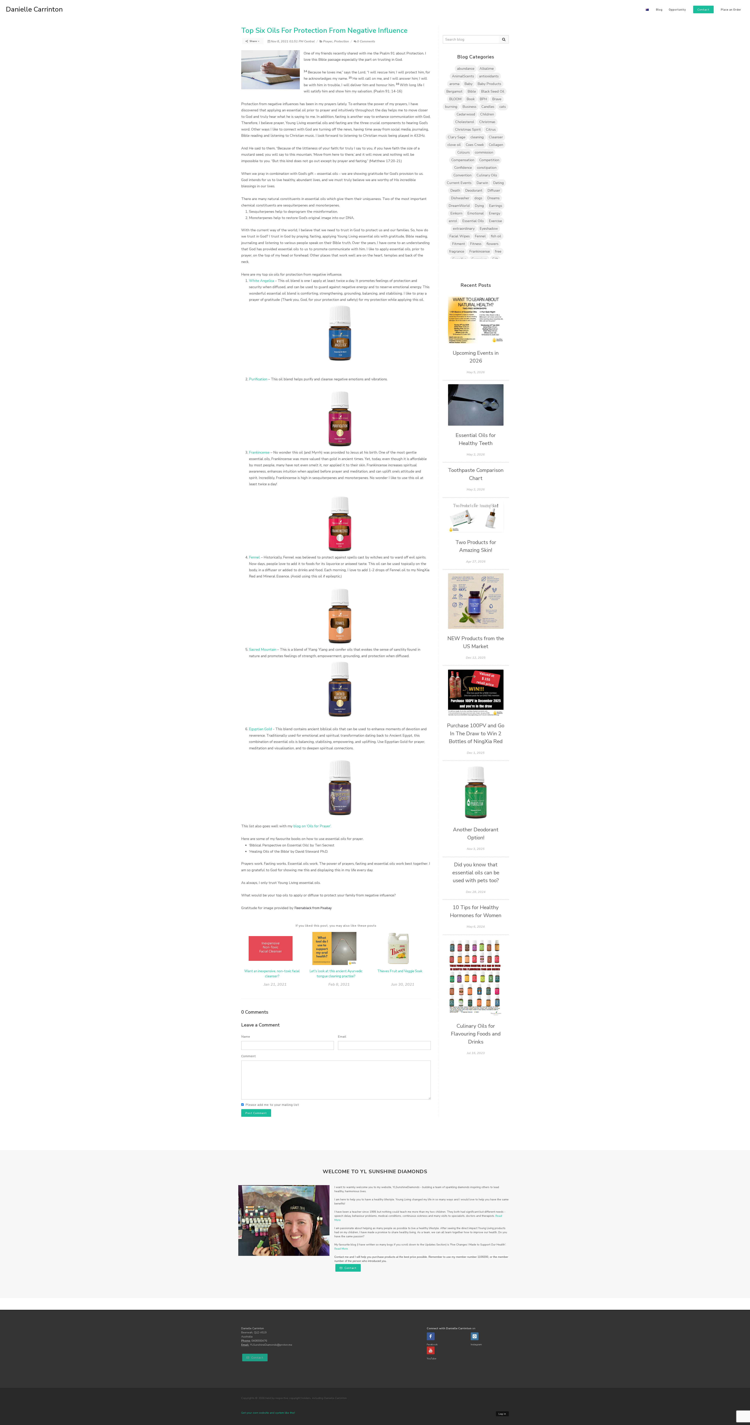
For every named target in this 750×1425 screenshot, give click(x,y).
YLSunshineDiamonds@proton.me (271, 1345)
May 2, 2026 (476, 454)
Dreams (493, 198)
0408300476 (259, 1341)
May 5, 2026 (476, 372)
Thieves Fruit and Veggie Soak (399, 971)
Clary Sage (456, 137)
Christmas (487, 122)
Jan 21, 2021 (275, 984)
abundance (465, 68)
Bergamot (454, 91)
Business (469, 106)
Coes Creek (475, 144)
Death (455, 190)
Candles (487, 106)
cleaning (477, 137)
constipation (486, 167)
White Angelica (261, 280)
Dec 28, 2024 (476, 892)
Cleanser (496, 137)
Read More (341, 1249)
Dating (498, 182)
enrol (453, 221)
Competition (489, 160)
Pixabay (326, 908)
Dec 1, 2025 (476, 753)
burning (451, 106)
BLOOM (455, 99)
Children (487, 114)
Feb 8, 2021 (339, 984)
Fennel (255, 557)
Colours (463, 152)
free (498, 251)
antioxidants (489, 76)
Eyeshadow (489, 228)
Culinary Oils (487, 175)
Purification (258, 379)
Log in (502, 1413)
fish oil (496, 236)
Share (253, 41)
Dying (479, 205)
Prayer (327, 41)
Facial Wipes (459, 236)
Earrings (495, 205)
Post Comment (256, 1113)
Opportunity (677, 10)
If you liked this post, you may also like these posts (336, 926)
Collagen (496, 144)
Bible (472, 91)
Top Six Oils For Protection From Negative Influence (324, 30)
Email (342, 1037)
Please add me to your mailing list (272, 1105)
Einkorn (456, 213)
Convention (462, 175)
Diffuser (494, 190)
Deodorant (473, 190)
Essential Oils (473, 221)
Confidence (463, 167)
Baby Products (489, 83)
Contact (350, 1268)
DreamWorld (459, 205)
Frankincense (259, 452)
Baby (468, 83)
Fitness (475, 243)
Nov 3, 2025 (476, 849)
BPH (483, 99)
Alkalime (486, 68)
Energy (494, 213)
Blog (659, 10)
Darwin (482, 182)
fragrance (456, 251)
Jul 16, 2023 (476, 1053)
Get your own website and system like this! (268, 1413)
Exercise (495, 221)
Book (471, 99)
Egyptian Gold (260, 729)
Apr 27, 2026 (476, 561)
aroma (454, 83)
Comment (248, 1056)
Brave (496, 99)
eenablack (304, 908)
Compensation (462, 160)
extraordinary (464, 228)
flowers (492, 243)
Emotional (475, 213)
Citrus (491, 129)
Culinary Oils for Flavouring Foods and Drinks (476, 1033)
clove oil (454, 144)
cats (502, 106)
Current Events (459, 182)
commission (484, 152)
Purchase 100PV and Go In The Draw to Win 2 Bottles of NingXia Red (475, 733)
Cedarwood (466, 114)
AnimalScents (463, 76)
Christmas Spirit (468, 129)
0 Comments (366, 41)
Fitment (458, 243)
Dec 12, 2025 (476, 658)
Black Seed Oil (492, 91)
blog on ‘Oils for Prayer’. (312, 826)
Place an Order (731, 10)
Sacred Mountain (262, 649)
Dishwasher (460, 198)
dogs (478, 198)
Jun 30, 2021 (402, 984)
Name (245, 1037)
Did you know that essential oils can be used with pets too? (475, 872)
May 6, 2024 (476, 927)
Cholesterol (464, 122)
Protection (341, 41)
